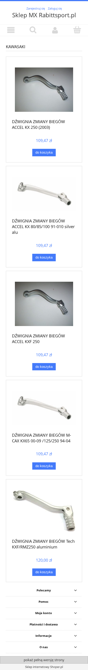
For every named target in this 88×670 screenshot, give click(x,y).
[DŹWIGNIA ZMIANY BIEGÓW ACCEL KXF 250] (44, 304)
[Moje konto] (55, 30)
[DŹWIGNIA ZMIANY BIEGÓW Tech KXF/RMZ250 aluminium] (44, 510)
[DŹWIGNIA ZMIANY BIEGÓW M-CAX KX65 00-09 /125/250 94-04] (44, 408)
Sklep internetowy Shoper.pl (44, 667)
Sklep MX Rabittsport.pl (44, 15)
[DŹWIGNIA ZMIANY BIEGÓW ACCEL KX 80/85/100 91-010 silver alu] (44, 194)
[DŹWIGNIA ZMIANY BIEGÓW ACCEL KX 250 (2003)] (44, 89)
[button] (11, 30)
